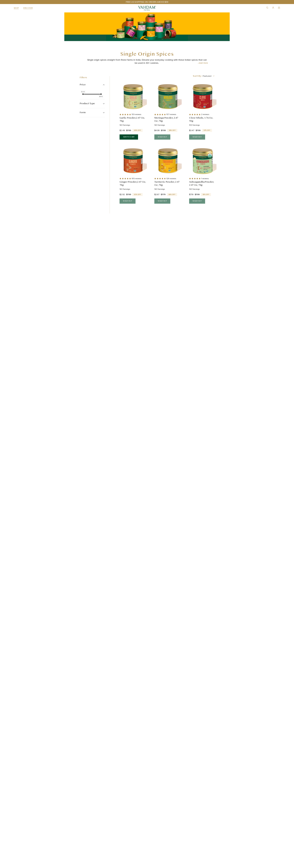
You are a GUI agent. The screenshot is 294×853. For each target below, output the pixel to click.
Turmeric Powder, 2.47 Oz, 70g (167, 184)
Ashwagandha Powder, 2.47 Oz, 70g (201, 184)
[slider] (83, 94)
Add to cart (129, 137)
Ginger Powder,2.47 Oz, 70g (133, 184)
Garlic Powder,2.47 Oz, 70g (132, 119)
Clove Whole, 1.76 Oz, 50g (201, 119)
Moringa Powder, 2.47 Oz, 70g (166, 119)
